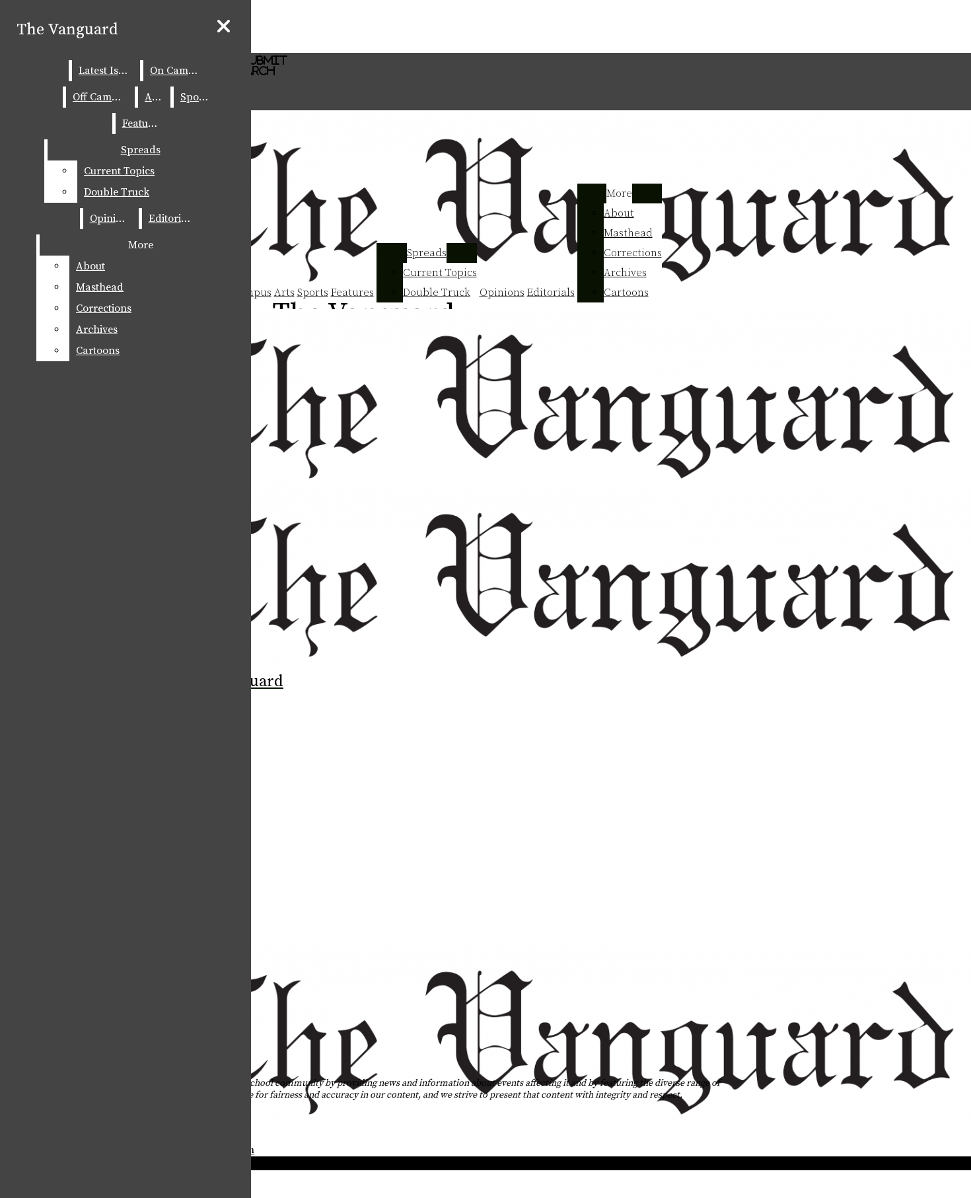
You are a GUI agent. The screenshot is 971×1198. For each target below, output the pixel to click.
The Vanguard (67, 30)
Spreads (427, 253)
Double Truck (436, 292)
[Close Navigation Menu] (223, 27)
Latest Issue (106, 70)
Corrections (633, 253)
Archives (625, 272)
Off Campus (101, 97)
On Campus (177, 70)
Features (352, 292)
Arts (284, 292)
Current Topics (440, 272)
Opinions (502, 292)
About (619, 213)
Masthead (628, 233)
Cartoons (626, 292)
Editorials (551, 292)
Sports (312, 292)
